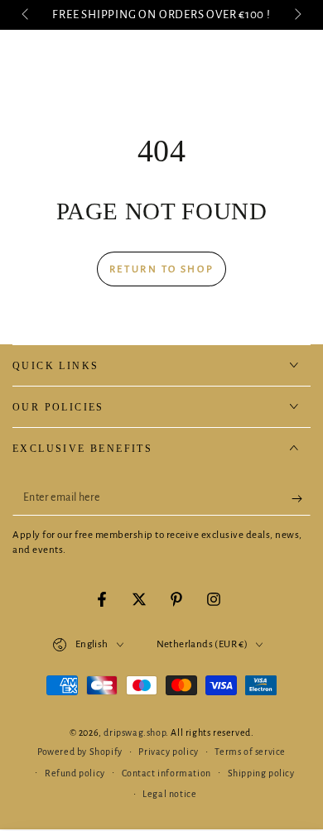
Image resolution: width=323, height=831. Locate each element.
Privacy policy (168, 752)
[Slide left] (26, 15)
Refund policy (75, 773)
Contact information (166, 773)
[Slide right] (296, 15)
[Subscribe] (301, 499)
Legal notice (169, 794)
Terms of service (250, 752)
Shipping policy (261, 773)
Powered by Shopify (80, 752)
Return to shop (161, 269)
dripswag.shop (135, 732)
